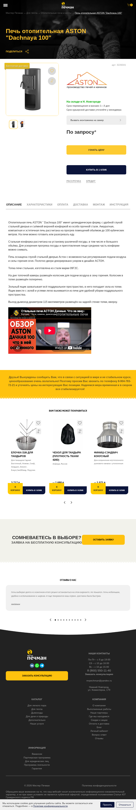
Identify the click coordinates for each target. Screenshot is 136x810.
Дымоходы (37, 712)
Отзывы (99, 738)
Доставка (80, 204)
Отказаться (125, 804)
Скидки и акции (99, 720)
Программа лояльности (37, 765)
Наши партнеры (99, 712)
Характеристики (39, 204)
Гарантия (37, 768)
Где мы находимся (99, 716)
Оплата (62, 204)
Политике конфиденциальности (50, 806)
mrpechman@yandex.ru (99, 680)
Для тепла (31, 13)
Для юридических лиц (37, 761)
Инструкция (119, 204)
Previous (65, 502)
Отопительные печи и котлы (56, 13)
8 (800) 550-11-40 (99, 670)
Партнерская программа (37, 757)
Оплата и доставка (99, 723)
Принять (107, 804)
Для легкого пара (37, 705)
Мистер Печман (14, 13)
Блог (99, 727)
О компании (99, 705)
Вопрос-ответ (99, 734)
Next (71, 502)
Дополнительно (37, 720)
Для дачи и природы (37, 716)
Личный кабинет (99, 731)
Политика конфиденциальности (99, 785)
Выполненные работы (99, 709)
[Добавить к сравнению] (52, 81)
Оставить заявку (103, 539)
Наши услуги (37, 723)
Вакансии (37, 754)
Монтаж (99, 204)
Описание (14, 204)
